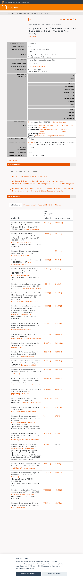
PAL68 (58, 370)
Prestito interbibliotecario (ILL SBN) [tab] (37, 205)
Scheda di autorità (59, 122)
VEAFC (58, 473)
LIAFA (58, 284)
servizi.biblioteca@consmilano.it (22, 330)
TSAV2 (58, 464)
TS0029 (47, 464)
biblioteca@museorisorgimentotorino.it (25, 440)
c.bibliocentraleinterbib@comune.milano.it (26, 338)
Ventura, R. (42, 134)
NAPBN (59, 343)
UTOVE (58, 416)
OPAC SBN (11, 13)
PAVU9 (58, 234)
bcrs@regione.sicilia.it (28, 365)
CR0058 (47, 234)
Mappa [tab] (58, 205)
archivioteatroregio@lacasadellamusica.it (25, 385)
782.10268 (31, 142)
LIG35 (58, 269)
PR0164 (47, 378)
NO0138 (47, 352)
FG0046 (47, 251)
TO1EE (58, 407)
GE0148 (47, 269)
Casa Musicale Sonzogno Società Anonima (50, 136)
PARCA (58, 378)
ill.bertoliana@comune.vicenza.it (22, 494)
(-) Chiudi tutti (12, 160)
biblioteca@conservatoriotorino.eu (23, 422)
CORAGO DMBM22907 (36, 66)
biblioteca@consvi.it (18, 507)
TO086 (58, 433)
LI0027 (47, 293)
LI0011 (47, 284)
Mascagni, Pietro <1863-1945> (48, 130)
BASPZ (58, 389)
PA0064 (47, 361)
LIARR (58, 306)
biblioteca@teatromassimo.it (22, 374)
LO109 (58, 323)
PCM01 (58, 334)
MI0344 (47, 323)
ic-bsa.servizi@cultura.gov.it (31, 403)
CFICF (58, 260)
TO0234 (47, 407)
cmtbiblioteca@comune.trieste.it (23, 468)
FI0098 (47, 260)
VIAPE (58, 503)
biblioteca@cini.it (17, 477)
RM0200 (48, 398)
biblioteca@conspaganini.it (20, 275)
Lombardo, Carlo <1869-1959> (48, 125)
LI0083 (47, 306)
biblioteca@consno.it (27, 356)
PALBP (58, 361)
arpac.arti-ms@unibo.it (32, 229)
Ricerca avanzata (23, 13)
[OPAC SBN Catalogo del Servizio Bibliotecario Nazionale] (4, 7)
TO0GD (59, 352)
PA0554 (47, 370)
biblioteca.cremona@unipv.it (21, 242)
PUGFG (59, 251)
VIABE (58, 490)
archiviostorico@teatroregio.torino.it (24, 449)
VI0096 (47, 490)
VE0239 (47, 473)
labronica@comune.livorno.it (31, 288)
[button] (60, 19)
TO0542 (47, 444)
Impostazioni (29, 568)
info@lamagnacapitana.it (20, 255)
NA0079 (48, 343)
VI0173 (47, 503)
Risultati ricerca (36, 13)
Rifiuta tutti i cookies (54, 573)
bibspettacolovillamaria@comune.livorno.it (26, 301)
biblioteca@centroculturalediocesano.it (25, 411)
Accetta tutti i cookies (28, 573)
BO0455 (47, 223)
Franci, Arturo (42, 127)
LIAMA (58, 293)
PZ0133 (47, 389)
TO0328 (47, 433)
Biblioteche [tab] (15, 205)
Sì (28, 122)
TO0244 (47, 416)
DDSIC (58, 398)
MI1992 (47, 334)
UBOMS (59, 223)
